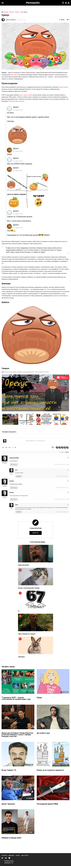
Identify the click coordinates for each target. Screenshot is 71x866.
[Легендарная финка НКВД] (53, 788)
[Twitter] (2, 858)
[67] (35, 599)
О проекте (4, 855)
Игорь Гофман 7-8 (9, 770)
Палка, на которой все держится (50, 770)
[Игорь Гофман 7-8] (18, 754)
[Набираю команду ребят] (18, 821)
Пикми (39, 698)
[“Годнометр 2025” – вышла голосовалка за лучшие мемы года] (18, 681)
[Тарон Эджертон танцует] (35, 622)
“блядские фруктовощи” (17, 101)
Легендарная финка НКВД (47, 804)
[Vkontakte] (6, 858)
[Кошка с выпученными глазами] (35, 576)
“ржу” (21, 95)
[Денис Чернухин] (18, 788)
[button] (3, 2)
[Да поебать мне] (53, 717)
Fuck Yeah (14, 75)
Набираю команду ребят (12, 838)
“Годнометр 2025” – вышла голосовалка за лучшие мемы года (16, 698)
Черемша (21, 657)
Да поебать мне (43, 733)
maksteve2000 (14, 458)
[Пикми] (53, 681)
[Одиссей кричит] (35, 553)
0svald (11, 481)
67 (19, 611)
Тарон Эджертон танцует (27, 634)
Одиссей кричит (23, 565)
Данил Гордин (28, 95)
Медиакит (11, 855)
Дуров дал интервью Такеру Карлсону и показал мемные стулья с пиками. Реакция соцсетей (17, 734)
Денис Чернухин (8, 804)
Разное (18, 855)
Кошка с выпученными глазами (28, 588)
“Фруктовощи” (63, 87)
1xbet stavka (24, 855)
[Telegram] (9, 858)
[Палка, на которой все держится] (53, 754)
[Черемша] (35, 645)
